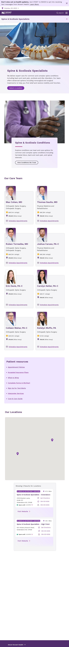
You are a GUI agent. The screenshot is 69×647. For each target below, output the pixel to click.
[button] (67, 19)
